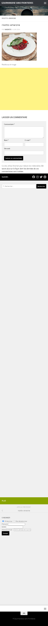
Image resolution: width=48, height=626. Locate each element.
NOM (4, 527)
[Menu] (45, 3)
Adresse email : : (8, 530)
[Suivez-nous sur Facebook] (33, 176)
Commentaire (9, 124)
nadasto (8, 29)
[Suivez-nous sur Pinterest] (44, 176)
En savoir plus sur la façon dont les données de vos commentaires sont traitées (23, 169)
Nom (6, 140)
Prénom (5, 524)
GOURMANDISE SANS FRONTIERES (17, 3)
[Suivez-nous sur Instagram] (37, 176)
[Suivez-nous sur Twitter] (41, 176)
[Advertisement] (24, 89)
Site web (7, 149)
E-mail (28, 140)
